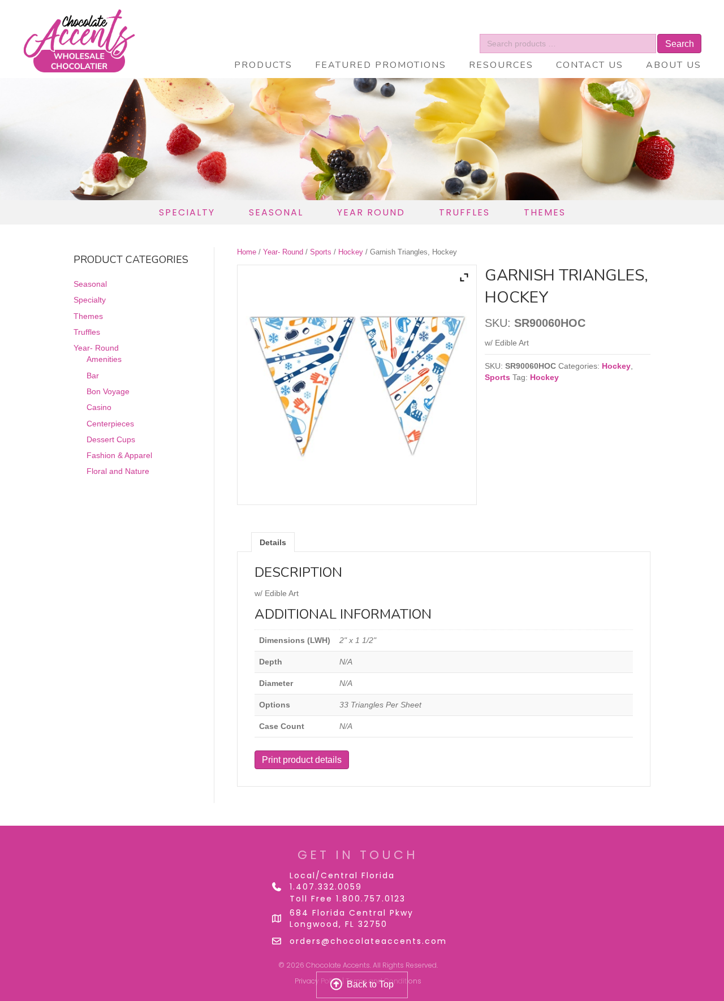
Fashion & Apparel (119, 455)
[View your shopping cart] (663, 25)
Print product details (302, 760)
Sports (320, 252)
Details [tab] (273, 542)
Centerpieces (110, 423)
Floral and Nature (118, 471)
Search (679, 44)
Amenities (104, 359)
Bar (93, 375)
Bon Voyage (108, 391)
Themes (88, 316)
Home (246, 252)
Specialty (90, 299)
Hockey (350, 252)
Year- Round (283, 252)
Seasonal (90, 283)
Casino (99, 407)
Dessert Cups (111, 439)
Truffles (87, 331)
